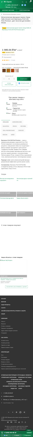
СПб (12, 7)
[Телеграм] (22, 5)
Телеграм (12, 412)
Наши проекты (5, 304)
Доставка (23, 126)
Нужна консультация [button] (9, 84)
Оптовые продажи (5, 359)
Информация (5, 352)
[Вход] (26, 2)
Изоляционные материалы (16, 383)
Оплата (15, 126)
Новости (3, 321)
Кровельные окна (16, 379)
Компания (4, 318)
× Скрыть (29, 430)
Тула (15, 7)
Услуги (3, 307)
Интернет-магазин (8, 10)
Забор (20, 388)
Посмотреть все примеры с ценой (16, 286)
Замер (12, 134)
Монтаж (5, 134)
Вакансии (3, 323)
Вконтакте (8, 412)
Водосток (14, 388)
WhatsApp (16, 412)
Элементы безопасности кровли (16, 381)
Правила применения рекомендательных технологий (13, 368)
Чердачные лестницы (25, 377)
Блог (2, 355)
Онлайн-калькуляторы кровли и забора (13, 310)
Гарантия (21, 130)
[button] (4, 79)
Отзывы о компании (5, 326)
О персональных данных (7, 364)
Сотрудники (4, 333)
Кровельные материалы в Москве (9, 420)
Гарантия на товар (5, 345)
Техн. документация (9, 130)
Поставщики (4, 357)
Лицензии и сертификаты (7, 328)
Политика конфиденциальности (8, 366)
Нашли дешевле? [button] (8, 57)
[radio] (4, 70)
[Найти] (22, 2)
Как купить (6, 126)
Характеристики (17, 121)
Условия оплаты (5, 340)
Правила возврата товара (7, 347)
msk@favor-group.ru (8, 396)
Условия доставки (5, 342)
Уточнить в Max (24, 83)
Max (20, 412)
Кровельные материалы (8, 377)
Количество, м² (9, 76)
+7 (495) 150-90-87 (11, 5)
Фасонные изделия (24, 386)
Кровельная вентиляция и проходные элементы (16, 375)
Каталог (3, 298)
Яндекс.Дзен (24, 412)
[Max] (25, 5)
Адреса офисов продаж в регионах (9, 330)
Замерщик (29, 432)
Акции (3, 313)
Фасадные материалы (10, 386)
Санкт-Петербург (7, 402)
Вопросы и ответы (5, 362)
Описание (6, 121)
